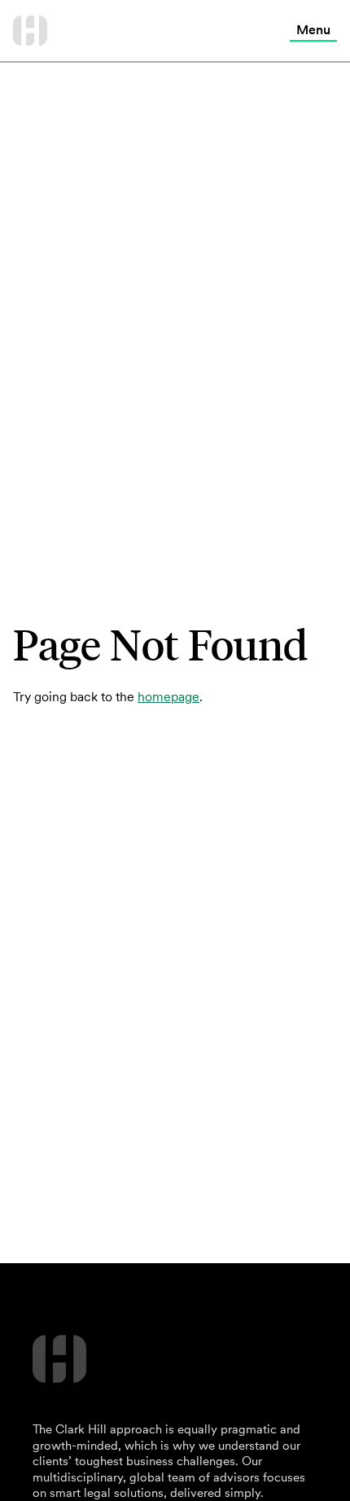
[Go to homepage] (30, 30)
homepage (168, 696)
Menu (313, 29)
